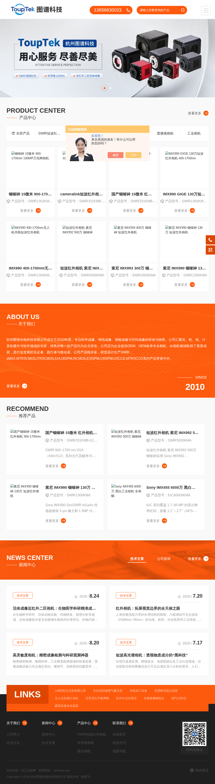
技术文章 (23, 595)
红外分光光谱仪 (126, 698)
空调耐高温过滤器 (166, 690)
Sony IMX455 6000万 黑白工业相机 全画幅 (172, 487)
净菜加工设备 (138, 690)
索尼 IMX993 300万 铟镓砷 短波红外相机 (134, 268)
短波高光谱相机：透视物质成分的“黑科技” (152, 655)
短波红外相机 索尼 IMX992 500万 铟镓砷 (83, 268)
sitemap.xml (61, 770)
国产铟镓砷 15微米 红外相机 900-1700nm (134, 194)
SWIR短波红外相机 (51, 133)
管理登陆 (44, 770)
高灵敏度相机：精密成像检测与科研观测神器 (50, 655)
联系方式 (119, 743)
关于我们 (13, 723)
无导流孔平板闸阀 (97, 698)
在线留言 (119, 734)
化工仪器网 (28, 770)
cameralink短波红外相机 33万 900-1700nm (83, 194)
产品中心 (84, 723)
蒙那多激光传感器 (66, 705)
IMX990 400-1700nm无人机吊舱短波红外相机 (32, 268)
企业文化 (13, 743)
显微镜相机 (165, 133)
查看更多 (194, 113)
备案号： (87, 776)
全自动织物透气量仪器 (107, 690)
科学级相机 (85, 743)
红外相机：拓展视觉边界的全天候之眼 (148, 608)
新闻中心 (48, 723)
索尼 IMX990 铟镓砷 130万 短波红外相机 (185, 268)
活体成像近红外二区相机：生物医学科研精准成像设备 (56, 608)
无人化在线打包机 (66, 698)
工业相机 (194, 133)
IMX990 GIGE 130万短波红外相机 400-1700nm (185, 194)
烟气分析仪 (179, 698)
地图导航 (119, 751)
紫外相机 (84, 751)
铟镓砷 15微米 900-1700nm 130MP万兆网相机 (32, 194)
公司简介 (13, 734)
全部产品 (23, 133)
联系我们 (119, 723)
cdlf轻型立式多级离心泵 (70, 690)
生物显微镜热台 (154, 698)
